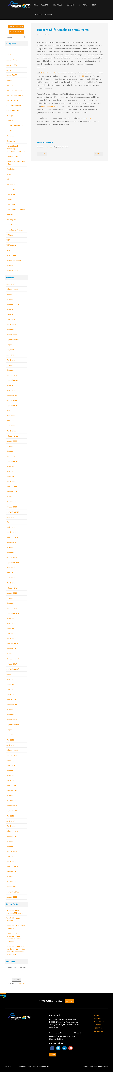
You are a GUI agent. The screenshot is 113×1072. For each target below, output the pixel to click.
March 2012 (11, 861)
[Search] (25, 37)
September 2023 (13, 380)
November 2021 (13, 451)
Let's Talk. (69, 1001)
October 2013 (12, 806)
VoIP (8, 240)
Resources (83, 5)
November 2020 (13, 502)
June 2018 (11, 623)
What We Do (58, 5)
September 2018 (13, 613)
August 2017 (12, 674)
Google (9, 131)
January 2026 (12, 294)
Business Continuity (14, 90)
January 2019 (12, 593)
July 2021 (10, 466)
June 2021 (11, 471)
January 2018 (12, 649)
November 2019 (13, 552)
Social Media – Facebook (16, 210)
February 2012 (12, 867)
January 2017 (12, 704)
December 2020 (13, 497)
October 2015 (12, 755)
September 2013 (13, 811)
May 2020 (10, 522)
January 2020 (12, 542)
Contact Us (37, 15)
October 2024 (12, 335)
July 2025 (10, 309)
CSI (83, 76)
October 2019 (12, 557)
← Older (42, 154)
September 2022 (13, 406)
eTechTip (10, 121)
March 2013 (11, 826)
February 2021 (12, 487)
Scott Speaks (11, 194)
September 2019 (13, 563)
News (9, 174)
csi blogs (10, 116)
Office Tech (11, 184)
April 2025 (11, 319)
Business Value (12, 100)
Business (10, 85)
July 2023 (10, 385)
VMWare (10, 235)
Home (35, 5)
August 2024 (12, 345)
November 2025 (13, 304)
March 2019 (11, 583)
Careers (48, 15)
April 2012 (11, 856)
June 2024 (11, 355)
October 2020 (12, 507)
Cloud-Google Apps (14, 105)
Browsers (10, 80)
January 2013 (12, 836)
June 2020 (11, 517)
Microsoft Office (12, 156)
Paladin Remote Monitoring (51, 73)
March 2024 (11, 360)
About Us (45, 5)
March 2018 (11, 639)
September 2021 (13, 461)
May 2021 (10, 476)
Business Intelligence (15, 95)
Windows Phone (12, 270)
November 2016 (13, 715)
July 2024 (10, 350)
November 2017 (13, 659)
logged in (50, 147)
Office (9, 179)
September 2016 (13, 725)
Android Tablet (12, 65)
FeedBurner (21, 983)
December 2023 (13, 365)
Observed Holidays (56, 1039)
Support (70, 5)
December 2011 (13, 877)
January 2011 (12, 897)
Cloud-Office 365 (13, 110)
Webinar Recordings (16, 26)
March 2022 (11, 431)
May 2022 (10, 421)
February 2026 (12, 289)
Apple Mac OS (12, 75)
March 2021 (11, 481)
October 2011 (12, 887)
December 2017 (13, 654)
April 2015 (11, 765)
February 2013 (12, 831)
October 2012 (12, 851)
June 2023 (11, 390)
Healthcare (11, 141)
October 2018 (12, 608)
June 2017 (11, 679)
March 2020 (11, 532)
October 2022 (12, 400)
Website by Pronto (90, 1066)
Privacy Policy (103, 1066)
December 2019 (13, 547)
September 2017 (13, 669)
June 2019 (11, 568)
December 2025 (13, 299)
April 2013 (11, 821)
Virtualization (12, 225)
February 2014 (12, 785)
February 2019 (12, 588)
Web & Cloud (11, 255)
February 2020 (12, 537)
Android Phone (12, 60)
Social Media (11, 205)
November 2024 (13, 330)
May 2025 (10, 314)
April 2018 (11, 633)
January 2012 (12, 872)
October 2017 (12, 664)
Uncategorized (12, 220)
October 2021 (12, 456)
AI (7, 50)
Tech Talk (10, 215)
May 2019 (10, 573)
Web (8, 250)
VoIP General (11, 245)
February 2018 (12, 644)
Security (10, 199)
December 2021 (13, 446)
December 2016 (13, 709)
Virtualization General (15, 230)
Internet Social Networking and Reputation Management (16, 148)
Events (53, 1054)
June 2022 (11, 416)
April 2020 (11, 527)
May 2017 (10, 684)
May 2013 (10, 816)
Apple (9, 70)
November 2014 (13, 770)
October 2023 (12, 375)
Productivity (11, 189)
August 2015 (12, 760)
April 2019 (11, 578)
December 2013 (13, 796)
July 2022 (10, 411)
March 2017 (11, 694)
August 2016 (12, 730)
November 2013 (13, 801)
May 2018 (10, 628)
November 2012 (13, 846)
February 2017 (12, 699)
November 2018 (13, 603)
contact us (87, 118)
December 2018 (13, 598)
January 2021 (12, 492)
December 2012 (13, 841)
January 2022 (12, 441)
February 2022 (12, 436)
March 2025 (11, 324)
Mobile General (12, 169)
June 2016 (11, 735)
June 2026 (11, 284)
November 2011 (13, 882)
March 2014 (11, 780)
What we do (99, 1021)
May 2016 (10, 740)
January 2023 (12, 395)
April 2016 (11, 745)
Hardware (10, 136)
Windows (10, 265)
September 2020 (13, 512)
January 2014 (12, 791)
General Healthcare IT (15, 126)
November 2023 (13, 370)
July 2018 (10, 618)
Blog (94, 5)
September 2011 (13, 892)
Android (9, 55)
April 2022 (11, 426)
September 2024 (13, 340)
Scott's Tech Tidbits (16, 32)
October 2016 (12, 720)
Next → (98, 154)
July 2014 (10, 775)
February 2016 (12, 750)
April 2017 (11, 689)
